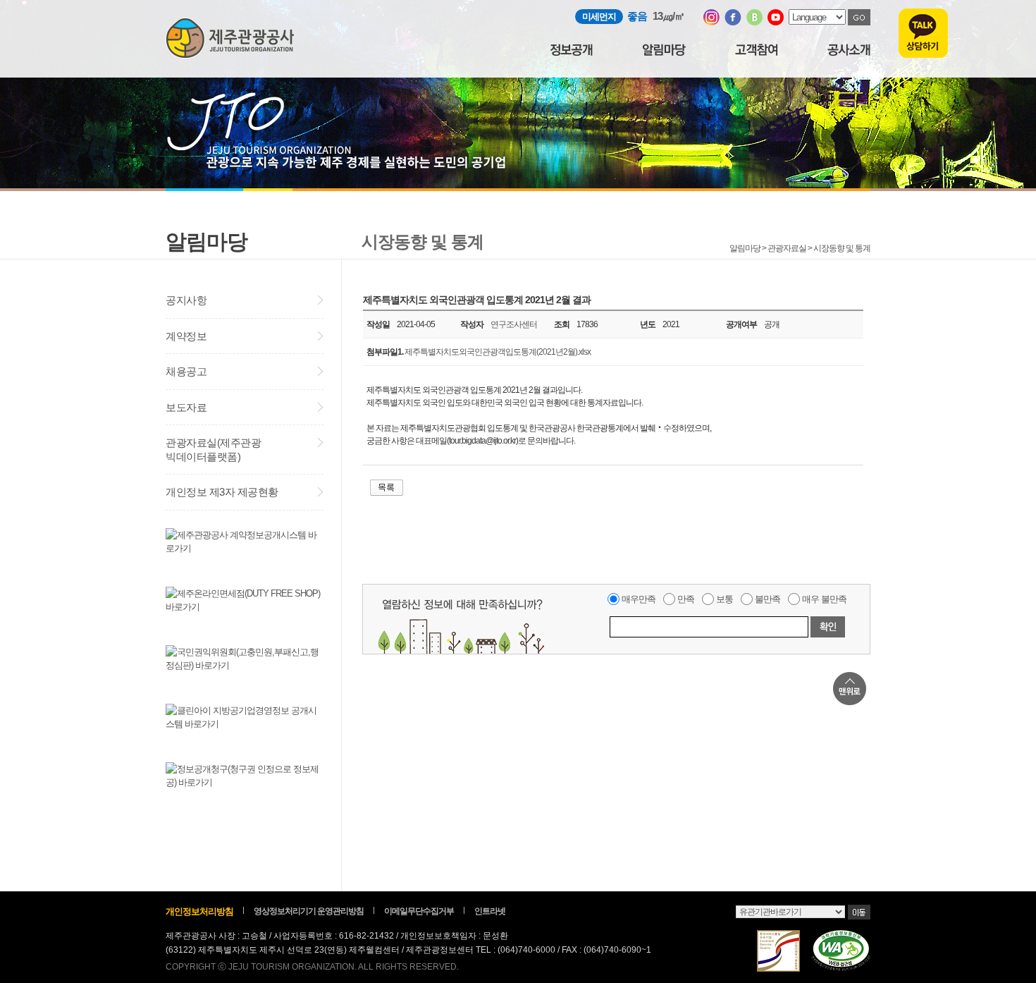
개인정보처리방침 (199, 911)
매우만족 (638, 599)
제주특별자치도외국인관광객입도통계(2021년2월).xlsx (498, 352)
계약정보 (186, 336)
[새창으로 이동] (711, 22)
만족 (685, 599)
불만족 (767, 599)
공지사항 (186, 300)
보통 (724, 599)
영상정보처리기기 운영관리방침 (309, 911)
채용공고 (186, 371)
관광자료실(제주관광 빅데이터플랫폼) (213, 449)
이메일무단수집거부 (419, 911)
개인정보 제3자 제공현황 (222, 492)
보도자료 (186, 407)
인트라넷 (489, 911)
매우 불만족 (824, 599)
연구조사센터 (514, 324)
